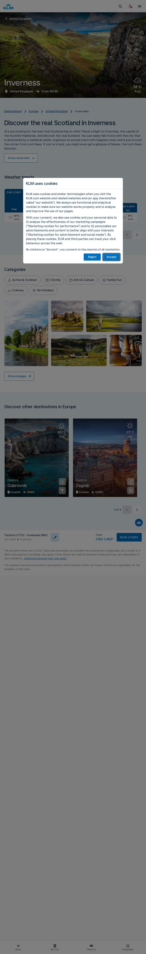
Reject (92, 257)
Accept (111, 257)
